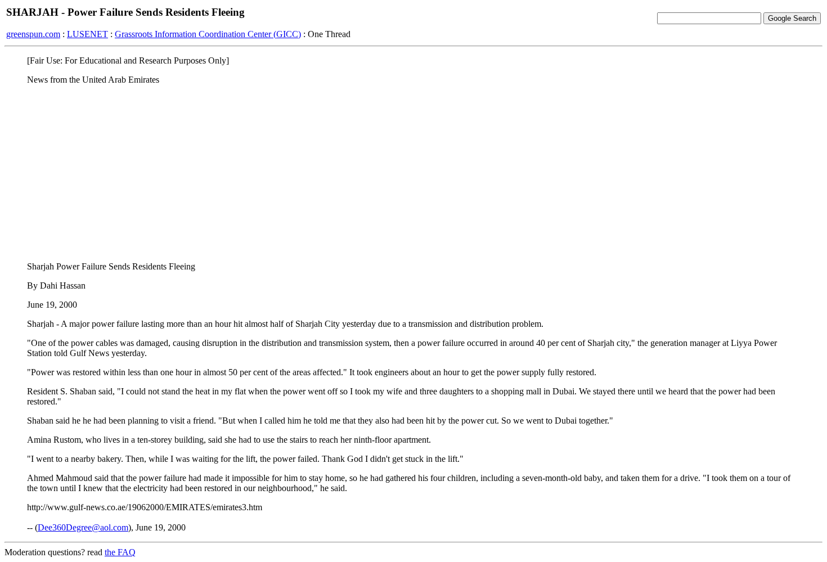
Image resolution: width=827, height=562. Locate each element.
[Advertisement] (413, 172)
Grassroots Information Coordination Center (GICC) (208, 34)
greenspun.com (33, 34)
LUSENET (87, 34)
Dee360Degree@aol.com (83, 527)
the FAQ (120, 552)
